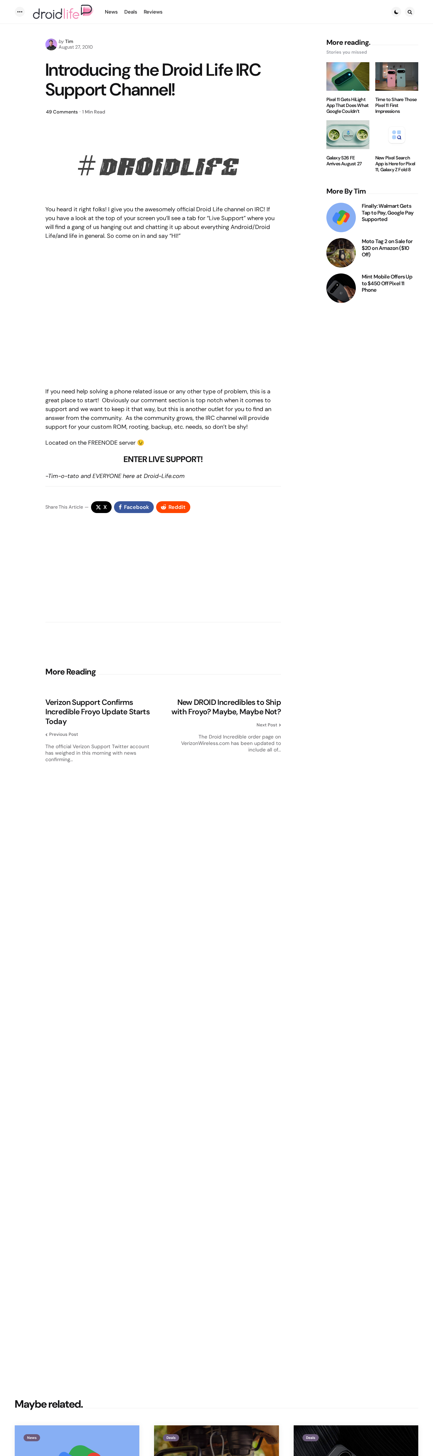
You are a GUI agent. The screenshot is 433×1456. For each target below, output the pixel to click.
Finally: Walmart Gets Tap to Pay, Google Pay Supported (388, 213)
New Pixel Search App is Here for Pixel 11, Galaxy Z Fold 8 (395, 164)
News (32, 1437)
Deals (171, 1437)
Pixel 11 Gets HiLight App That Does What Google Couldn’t (347, 105)
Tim (69, 41)
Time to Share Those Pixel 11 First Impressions (396, 105)
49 (62, 112)
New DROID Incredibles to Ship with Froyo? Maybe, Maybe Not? (226, 707)
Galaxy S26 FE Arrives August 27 (344, 161)
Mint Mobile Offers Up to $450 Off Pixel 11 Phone (387, 283)
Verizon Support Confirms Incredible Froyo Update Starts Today (97, 712)
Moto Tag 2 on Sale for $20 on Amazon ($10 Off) (387, 248)
